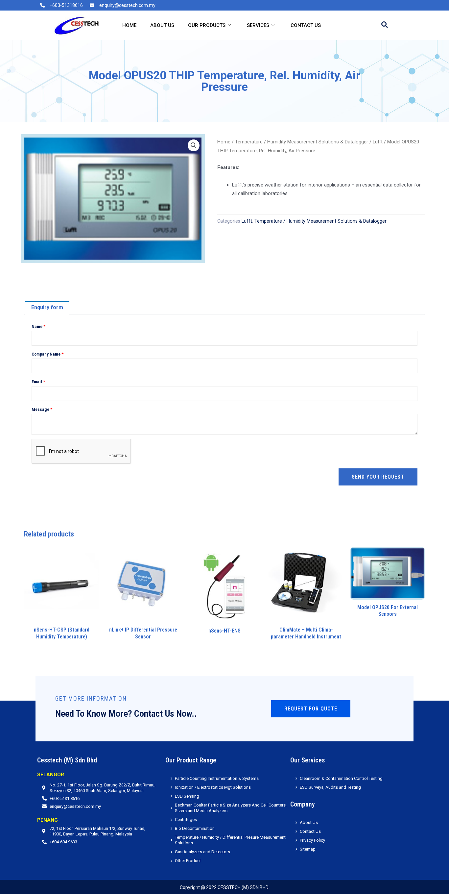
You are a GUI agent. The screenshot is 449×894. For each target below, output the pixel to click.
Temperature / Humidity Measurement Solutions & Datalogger (301, 142)
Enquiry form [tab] (47, 307)
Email (38, 381)
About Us (162, 25)
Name (38, 326)
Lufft (378, 142)
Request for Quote (310, 709)
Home (129, 25)
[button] (194, 145)
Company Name (47, 354)
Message (42, 409)
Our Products (206, 25)
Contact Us (306, 25)
